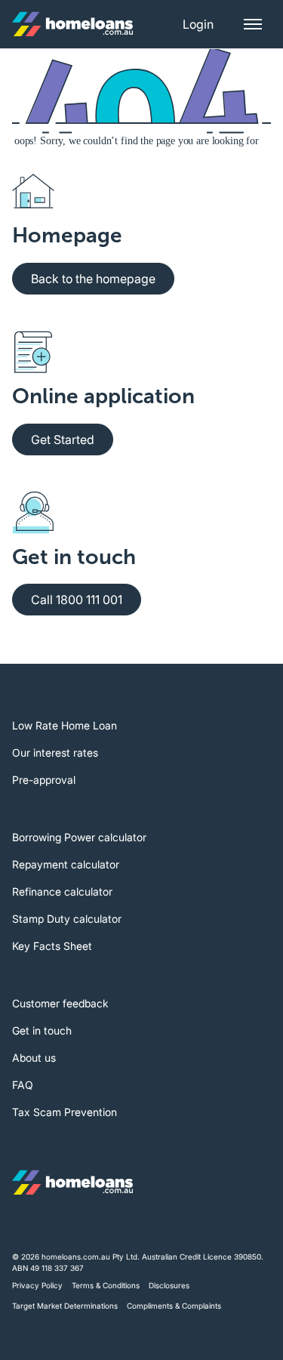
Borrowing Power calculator (79, 837)
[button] (198, 24)
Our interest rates (55, 752)
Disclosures (169, 1285)
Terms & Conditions (106, 1285)
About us (34, 1057)
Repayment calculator (65, 864)
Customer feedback (60, 1003)
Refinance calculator (62, 891)
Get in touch (42, 1030)
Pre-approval (43, 779)
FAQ (22, 1084)
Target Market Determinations (65, 1305)
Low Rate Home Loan (64, 725)
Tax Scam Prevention (64, 1112)
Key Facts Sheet (52, 945)
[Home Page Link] (72, 24)
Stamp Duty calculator (67, 918)
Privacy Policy (37, 1285)
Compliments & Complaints (174, 1305)
